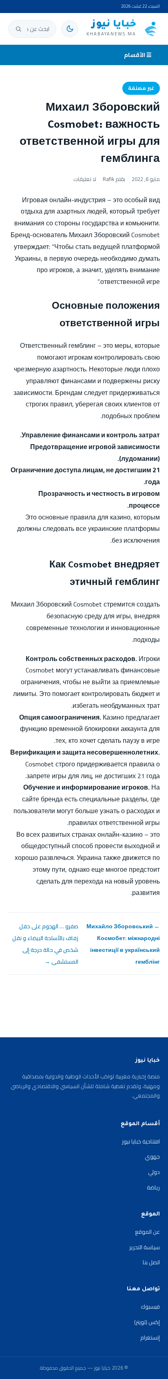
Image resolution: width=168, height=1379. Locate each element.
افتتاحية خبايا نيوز (141, 1141)
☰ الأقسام (138, 55)
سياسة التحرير (144, 1247)
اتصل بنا (151, 1262)
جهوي (152, 1156)
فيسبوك (150, 1306)
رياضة (153, 1187)
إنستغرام (150, 1337)
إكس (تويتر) (147, 1322)
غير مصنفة (141, 88)
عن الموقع (147, 1231)
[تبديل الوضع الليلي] (69, 28)
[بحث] (18, 29)
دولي (154, 1172)
